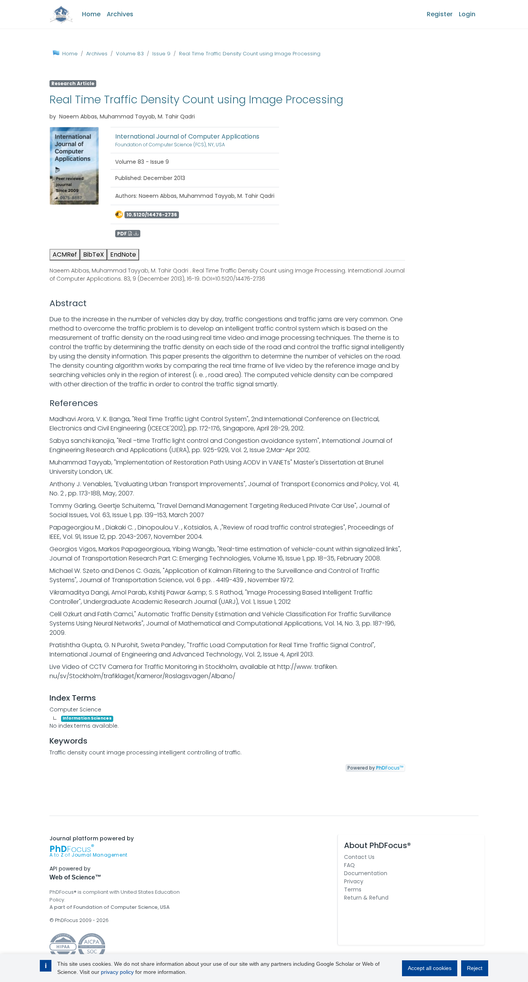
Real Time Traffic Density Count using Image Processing (249, 53)
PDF (122, 233)
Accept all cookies (429, 968)
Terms (352, 889)
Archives (120, 14)
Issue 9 (161, 53)
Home (91, 14)
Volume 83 (130, 53)
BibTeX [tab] (93, 254)
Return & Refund (366, 897)
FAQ (349, 865)
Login (467, 14)
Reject (474, 968)
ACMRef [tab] (65, 254)
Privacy (353, 881)
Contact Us (359, 857)
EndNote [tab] (123, 254)
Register (440, 14)
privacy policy (117, 972)
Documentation (365, 873)
